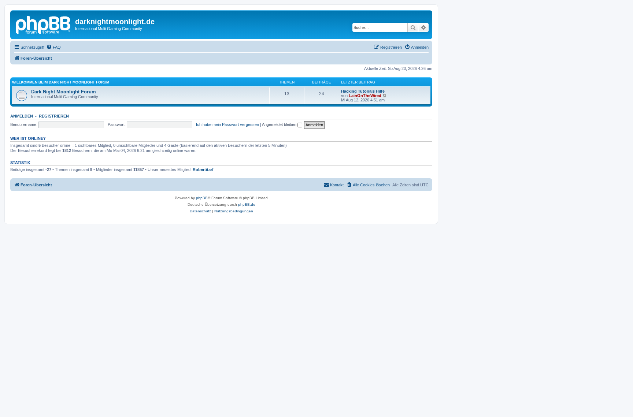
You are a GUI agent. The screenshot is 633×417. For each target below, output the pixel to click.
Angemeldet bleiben (279, 124)
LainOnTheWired (365, 95)
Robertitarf (203, 169)
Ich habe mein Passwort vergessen (227, 124)
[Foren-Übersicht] (43, 24)
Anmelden (21, 116)
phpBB (202, 198)
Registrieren (54, 116)
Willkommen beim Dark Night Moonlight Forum (60, 82)
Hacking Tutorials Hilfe (363, 91)
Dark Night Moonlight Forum (63, 91)
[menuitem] (53, 47)
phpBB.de (246, 204)
